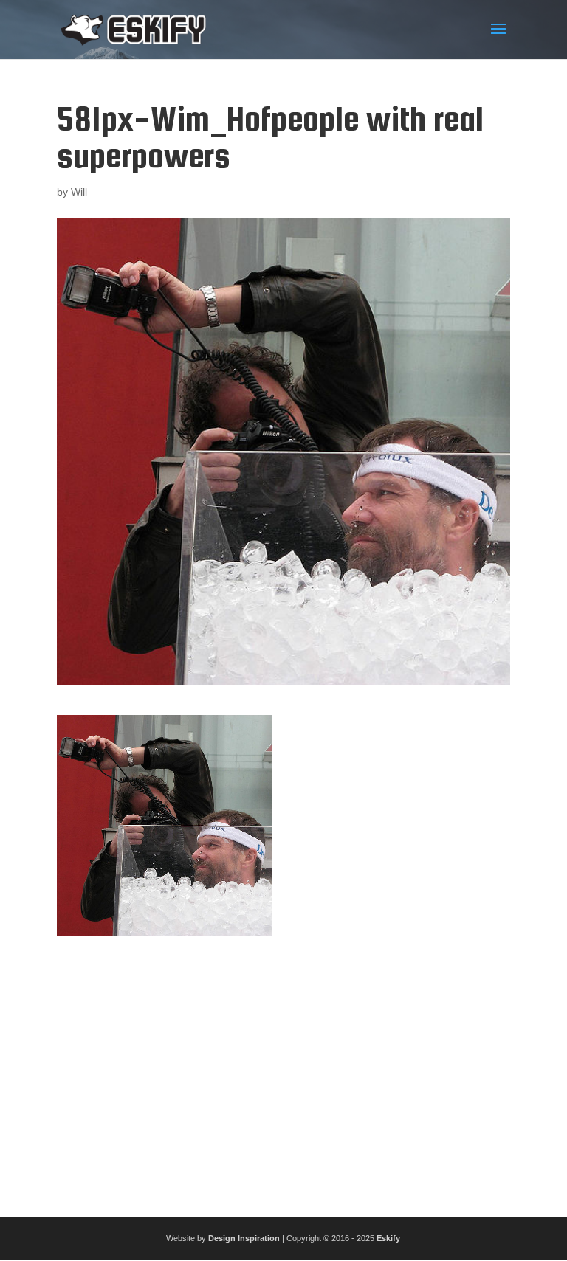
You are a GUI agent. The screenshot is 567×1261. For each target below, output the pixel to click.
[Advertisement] (283, 1070)
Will (79, 192)
